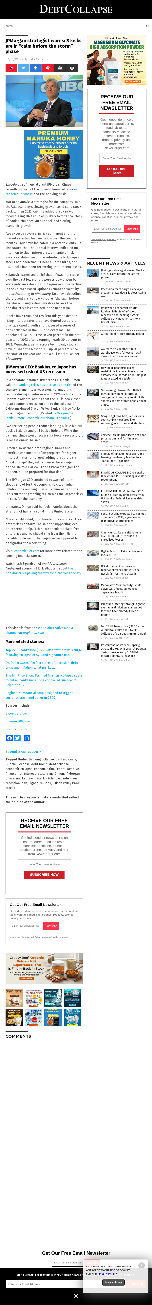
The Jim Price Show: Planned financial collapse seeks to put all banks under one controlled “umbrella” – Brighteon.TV (44, 680)
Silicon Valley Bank (66, 783)
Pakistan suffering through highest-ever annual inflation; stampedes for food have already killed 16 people (123, 609)
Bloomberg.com (17, 713)
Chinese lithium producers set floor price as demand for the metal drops (123, 438)
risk (24, 783)
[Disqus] (44, 1091)
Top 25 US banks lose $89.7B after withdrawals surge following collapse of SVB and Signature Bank (123, 630)
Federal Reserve (67, 769)
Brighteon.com (16, 729)
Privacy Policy (107, 1274)
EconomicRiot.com (25, 551)
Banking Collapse (41, 759)
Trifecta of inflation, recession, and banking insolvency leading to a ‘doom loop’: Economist (122, 457)
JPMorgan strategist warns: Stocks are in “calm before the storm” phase (122, 274)
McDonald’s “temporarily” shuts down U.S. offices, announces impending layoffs (121, 589)
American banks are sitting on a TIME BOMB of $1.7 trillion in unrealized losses (121, 536)
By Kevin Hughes (124, 446)
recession (13, 783)
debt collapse (59, 764)
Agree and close (113, 1282)
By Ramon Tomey (124, 427)
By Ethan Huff (122, 360)
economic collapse (19, 769)
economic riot (44, 769)
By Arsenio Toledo (124, 300)
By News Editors (123, 341)
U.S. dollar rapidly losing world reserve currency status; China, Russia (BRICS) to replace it (120, 570)
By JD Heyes (121, 409)
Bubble (11, 764)
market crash (26, 778)
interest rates (34, 773)
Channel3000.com (18, 721)
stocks (10, 788)
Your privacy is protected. (22, 937)
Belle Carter (36, 59)
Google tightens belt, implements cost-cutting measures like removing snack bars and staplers (122, 420)
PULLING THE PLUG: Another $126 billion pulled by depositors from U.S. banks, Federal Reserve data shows (122, 497)
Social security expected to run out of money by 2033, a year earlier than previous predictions (123, 517)
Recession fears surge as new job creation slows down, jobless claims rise (123, 293)
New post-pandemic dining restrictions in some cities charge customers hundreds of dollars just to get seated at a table (123, 373)
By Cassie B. (121, 525)
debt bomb (39, 764)
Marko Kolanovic (49, 778)
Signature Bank (39, 783)
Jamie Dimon (55, 773)
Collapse (23, 764)
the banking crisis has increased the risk (42, 385)
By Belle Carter (122, 281)
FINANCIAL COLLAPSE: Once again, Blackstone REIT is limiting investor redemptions (123, 476)
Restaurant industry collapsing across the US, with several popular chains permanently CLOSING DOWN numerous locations (123, 650)
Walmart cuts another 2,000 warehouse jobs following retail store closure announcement (121, 352)
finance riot (14, 773)
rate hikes (70, 778)
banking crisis (65, 759)
